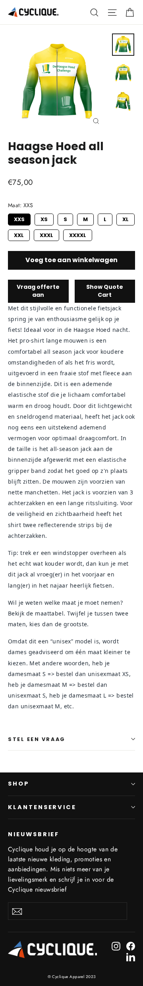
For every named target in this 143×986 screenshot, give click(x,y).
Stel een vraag (37, 739)
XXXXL (77, 234)
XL (125, 218)
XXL (19, 234)
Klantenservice (42, 807)
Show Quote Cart (104, 291)
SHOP (18, 784)
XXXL (46, 234)
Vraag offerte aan (38, 291)
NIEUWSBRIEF (33, 834)
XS (44, 218)
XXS (19, 218)
